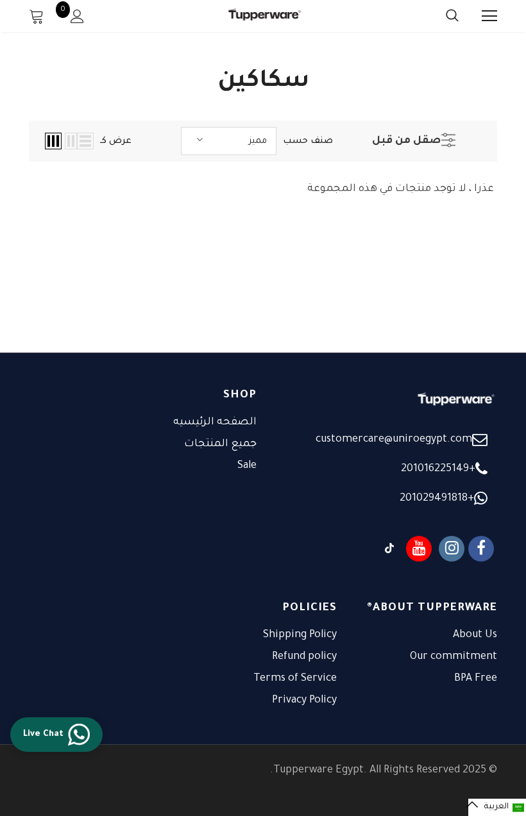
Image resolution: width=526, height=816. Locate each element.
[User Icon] (77, 16)
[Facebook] (481, 549)
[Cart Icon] (36, 16)
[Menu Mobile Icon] (489, 16)
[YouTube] (419, 549)
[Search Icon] (439, 16)
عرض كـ (116, 141)
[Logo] (264, 15)
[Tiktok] (389, 549)
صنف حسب (308, 141)
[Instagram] (451, 549)
